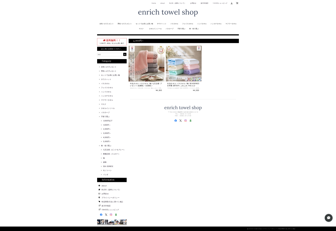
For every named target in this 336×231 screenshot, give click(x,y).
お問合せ (193, 3)
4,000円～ (107, 137)
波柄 (104, 162)
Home (154, 3)
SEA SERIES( (108, 166)
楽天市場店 (204, 3)
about (162, 3)
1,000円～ (107, 125)
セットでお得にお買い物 (144, 24)
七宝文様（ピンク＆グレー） (114, 150)
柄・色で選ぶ (194, 29)
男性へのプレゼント (125, 24)
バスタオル (174, 24)
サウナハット (161, 24)
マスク (141, 29)
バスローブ (170, 29)
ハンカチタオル (216, 24)
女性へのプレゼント (106, 24)
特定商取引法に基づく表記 (112, 202)
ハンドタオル (202, 24)
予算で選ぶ (181, 29)
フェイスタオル (187, 24)
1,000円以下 (107, 121)
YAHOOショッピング (220, 3)
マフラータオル (231, 24)
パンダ (105, 174)
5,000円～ (107, 141)
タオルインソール (155, 29)
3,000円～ (107, 133)
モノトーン (107, 170)
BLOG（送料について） (177, 3)
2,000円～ (107, 129)
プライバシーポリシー (111, 198)
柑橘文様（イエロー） (111, 154)
